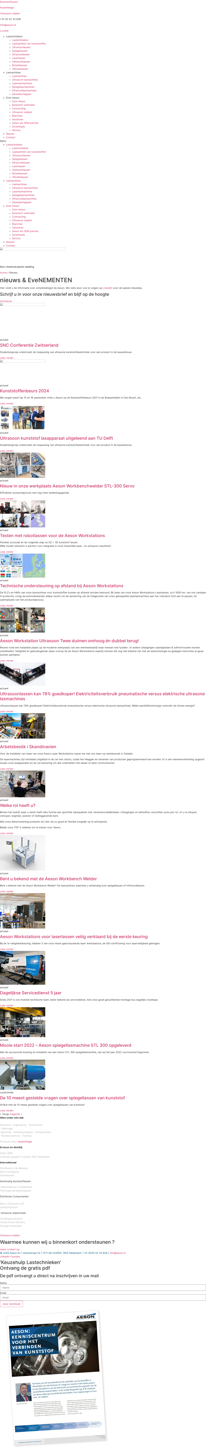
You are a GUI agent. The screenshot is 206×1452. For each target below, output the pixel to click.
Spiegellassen (20, 50)
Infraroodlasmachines (24, 90)
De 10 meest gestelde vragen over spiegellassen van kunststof (62, 1097)
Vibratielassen (20, 68)
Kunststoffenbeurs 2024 (24, 390)
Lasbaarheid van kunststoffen (29, 43)
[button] (103, 141)
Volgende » (15, 1114)
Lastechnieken (20, 39)
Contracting (19, 108)
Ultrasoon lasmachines (25, 79)
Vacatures (17, 119)
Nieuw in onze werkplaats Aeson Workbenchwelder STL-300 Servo (67, 486)
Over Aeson (18, 101)
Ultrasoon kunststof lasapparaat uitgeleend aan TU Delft (56, 438)
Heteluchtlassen (21, 61)
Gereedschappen (21, 94)
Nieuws (10, 133)
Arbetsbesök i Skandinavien (28, 746)
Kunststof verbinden (23, 104)
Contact (10, 137)
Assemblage (7, 7)
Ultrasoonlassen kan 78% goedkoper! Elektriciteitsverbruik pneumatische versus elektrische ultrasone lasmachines (102, 696)
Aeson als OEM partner (25, 122)
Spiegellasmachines (23, 86)
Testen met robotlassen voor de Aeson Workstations (52, 535)
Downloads (18, 126)
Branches (17, 115)
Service (16, 130)
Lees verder (6, 357)
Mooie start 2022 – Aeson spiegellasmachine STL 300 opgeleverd (65, 1045)
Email (3, 1293)
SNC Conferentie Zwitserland (29, 345)
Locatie (4, 30)
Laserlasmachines (22, 83)
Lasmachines (19, 76)
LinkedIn (107, 287)
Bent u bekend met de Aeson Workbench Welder (48, 878)
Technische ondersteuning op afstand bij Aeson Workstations (61, 585)
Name (3, 1283)
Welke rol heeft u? (17, 805)
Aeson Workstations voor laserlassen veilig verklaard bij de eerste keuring (74, 936)
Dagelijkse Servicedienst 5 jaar (31, 992)
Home (3, 272)
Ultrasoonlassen (21, 47)
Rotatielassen (19, 65)
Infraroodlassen (21, 54)
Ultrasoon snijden (10, 13)
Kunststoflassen (9, 1)
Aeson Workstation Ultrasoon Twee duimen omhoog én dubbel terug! (69, 640)
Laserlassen (18, 58)
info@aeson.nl (8, 24)
